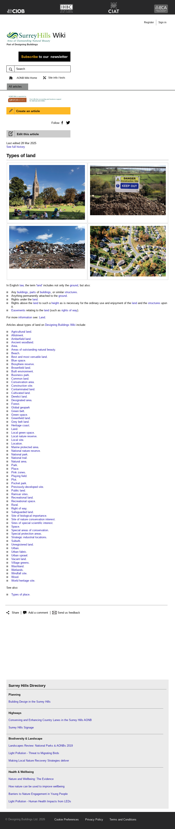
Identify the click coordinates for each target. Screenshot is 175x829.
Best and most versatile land (29, 356)
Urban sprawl (19, 555)
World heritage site (22, 580)
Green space (19, 414)
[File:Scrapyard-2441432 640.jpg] (47, 228)
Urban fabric (18, 551)
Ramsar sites (19, 494)
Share (15, 612)
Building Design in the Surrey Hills (30, 701)
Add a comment (38, 612)
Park (14, 465)
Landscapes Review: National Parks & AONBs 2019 (41, 745)
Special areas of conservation (29, 530)
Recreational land (22, 497)
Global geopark (20, 407)
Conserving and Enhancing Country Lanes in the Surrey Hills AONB (50, 720)
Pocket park (18, 483)
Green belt (17, 411)
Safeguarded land (22, 512)
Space (15, 526)
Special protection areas (26, 533)
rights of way (69, 310)
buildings (22, 292)
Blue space (18, 360)
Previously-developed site (27, 486)
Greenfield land (20, 418)
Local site (17, 440)
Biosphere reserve (22, 364)
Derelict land (19, 396)
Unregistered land (22, 544)
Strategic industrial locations (28, 537)
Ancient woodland (22, 342)
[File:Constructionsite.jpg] (128, 167)
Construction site (21, 385)
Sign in (162, 22)
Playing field (18, 476)
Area (14, 346)
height (55, 303)
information (25, 317)
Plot (13, 479)
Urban (15, 548)
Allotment (17, 335)
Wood (14, 577)
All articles (15, 86)
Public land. (18, 490)
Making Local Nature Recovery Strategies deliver (39, 760)
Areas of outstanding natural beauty (33, 349)
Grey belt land (20, 421)
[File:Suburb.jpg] (128, 228)
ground (74, 285)
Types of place (20, 594)
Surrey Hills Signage (21, 727)
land (39, 285)
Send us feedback (69, 612)
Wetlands (17, 570)
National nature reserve (25, 450)
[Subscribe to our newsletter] (38, 61)
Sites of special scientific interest (31, 523)
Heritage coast (20, 425)
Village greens (20, 562)
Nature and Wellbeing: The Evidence (31, 779)
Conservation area (22, 382)
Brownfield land (20, 367)
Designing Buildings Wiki (60, 324)
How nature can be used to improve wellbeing (36, 786)
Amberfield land (21, 339)
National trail (19, 457)
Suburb (15, 540)
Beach (15, 353)
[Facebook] (62, 122)
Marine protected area (24, 447)
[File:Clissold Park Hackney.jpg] (47, 167)
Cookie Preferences (66, 819)
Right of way (18, 508)
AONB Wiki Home (27, 77)
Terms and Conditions (122, 819)
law (21, 285)
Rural (14, 504)
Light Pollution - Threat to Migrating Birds (34, 753)
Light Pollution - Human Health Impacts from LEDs (40, 801)
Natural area (18, 461)
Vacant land (18, 559)
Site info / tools (56, 77)
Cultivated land (20, 393)
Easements (18, 310)
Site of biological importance (28, 515)
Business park (20, 375)
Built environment (22, 371)
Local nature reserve (23, 436)
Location (16, 443)
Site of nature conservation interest (33, 519)
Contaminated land (22, 389)
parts (33, 292)
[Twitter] (67, 122)
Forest (15, 403)
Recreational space (23, 501)
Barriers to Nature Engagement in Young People (38, 793)
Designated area (21, 400)
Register (149, 22)
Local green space (22, 432)
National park (19, 454)
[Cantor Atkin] (38, 101)
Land (42, 317)
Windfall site (18, 573)
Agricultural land (21, 331)
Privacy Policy (94, 819)
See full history (15, 146)
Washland (17, 566)
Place (14, 468)
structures (71, 292)
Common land (19, 378)
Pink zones (18, 472)
